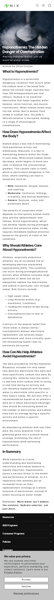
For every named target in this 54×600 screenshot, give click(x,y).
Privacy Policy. (13, 572)
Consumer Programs (13, 533)
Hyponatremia (11, 79)
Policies (7, 542)
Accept (26, 579)
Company (8, 550)
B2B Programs (10, 525)
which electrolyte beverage (33, 403)
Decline (26, 586)
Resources (8, 517)
